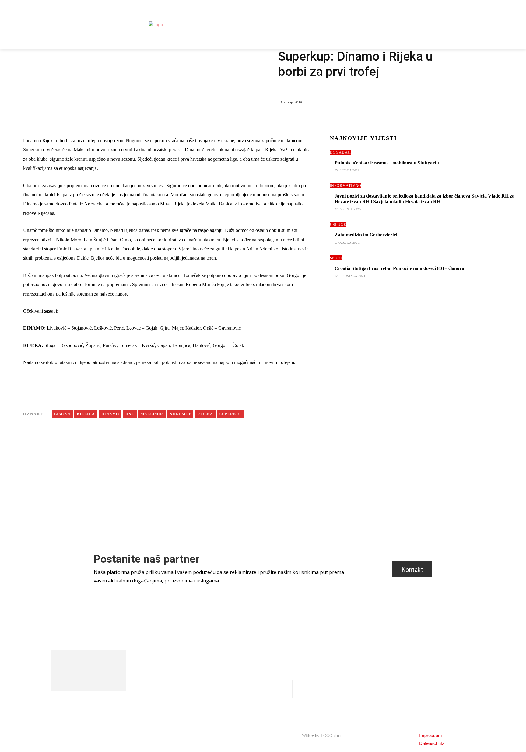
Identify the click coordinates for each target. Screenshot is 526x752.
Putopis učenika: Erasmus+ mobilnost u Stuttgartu (387, 162)
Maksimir (152, 414)
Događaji (340, 152)
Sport (284, 89)
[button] (439, 12)
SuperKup (230, 414)
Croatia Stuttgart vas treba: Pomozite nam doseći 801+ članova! (400, 268)
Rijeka (205, 414)
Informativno (346, 186)
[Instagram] (440, 38)
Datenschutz (431, 743)
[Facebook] (438, 28)
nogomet (180, 414)
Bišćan (62, 414)
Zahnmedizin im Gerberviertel (366, 234)
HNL (129, 414)
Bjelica (86, 414)
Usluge (338, 224)
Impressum (430, 735)
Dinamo (110, 414)
